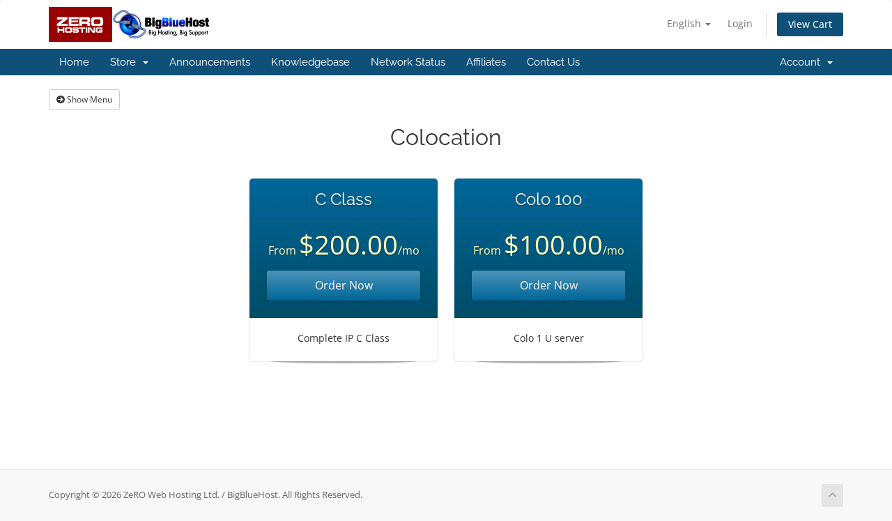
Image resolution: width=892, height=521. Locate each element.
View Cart (810, 24)
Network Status (408, 62)
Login (740, 23)
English (685, 23)
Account (803, 62)
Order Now (344, 285)
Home (74, 62)
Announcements (209, 62)
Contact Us (553, 62)
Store (125, 62)
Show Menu (88, 99)
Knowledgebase (310, 62)
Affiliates (486, 62)
